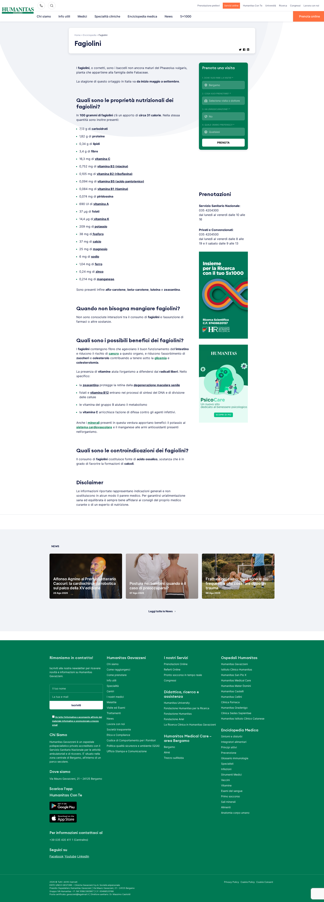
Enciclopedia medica (142, 16)
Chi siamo (44, 16)
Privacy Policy (231, 882)
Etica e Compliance (118, 734)
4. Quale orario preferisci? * (218, 124)
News (169, 16)
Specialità (113, 685)
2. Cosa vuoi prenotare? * (216, 93)
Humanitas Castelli (232, 691)
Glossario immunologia (234, 758)
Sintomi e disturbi (231, 736)
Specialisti (227, 763)
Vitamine (226, 785)
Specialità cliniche (107, 16)
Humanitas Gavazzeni (234, 664)
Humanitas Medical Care (236, 680)
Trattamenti (114, 713)
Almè (167, 752)
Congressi (295, 5)
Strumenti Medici (231, 774)
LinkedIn (83, 856)
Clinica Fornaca (230, 702)
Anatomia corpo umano (235, 812)
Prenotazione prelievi (208, 5)
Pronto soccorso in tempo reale (183, 674)
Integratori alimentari (233, 741)
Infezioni (226, 769)
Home (77, 35)
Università (270, 5)
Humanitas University (177, 702)
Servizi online (231, 5)
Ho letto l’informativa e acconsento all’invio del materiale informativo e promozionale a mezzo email (77, 721)
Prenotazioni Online (176, 664)
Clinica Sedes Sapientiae (236, 713)
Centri (110, 691)
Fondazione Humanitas (178, 713)
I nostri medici (115, 696)
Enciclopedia (89, 35)
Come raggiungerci (118, 669)
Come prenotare (117, 674)
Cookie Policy (248, 882)
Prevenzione (228, 752)
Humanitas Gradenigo (234, 707)
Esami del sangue (231, 790)
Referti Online (172, 669)
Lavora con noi (311, 5)
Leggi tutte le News (160, 611)
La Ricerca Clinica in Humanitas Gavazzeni (190, 724)
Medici (82, 16)
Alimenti (226, 807)
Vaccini (225, 780)
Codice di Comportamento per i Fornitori (131, 740)
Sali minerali (228, 801)
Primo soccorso (230, 796)
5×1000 (185, 16)
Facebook (57, 856)
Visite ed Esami (116, 707)
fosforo (98, 234)
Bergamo (169, 746)
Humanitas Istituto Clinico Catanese (242, 718)
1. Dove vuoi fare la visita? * (217, 77)
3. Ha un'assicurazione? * (216, 109)
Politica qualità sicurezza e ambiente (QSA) (133, 745)
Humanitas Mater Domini (236, 685)
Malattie (111, 702)
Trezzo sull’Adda (174, 757)
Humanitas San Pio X (233, 674)
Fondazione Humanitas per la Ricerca (186, 708)
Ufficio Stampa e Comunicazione (127, 751)
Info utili (64, 16)
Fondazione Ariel (174, 719)
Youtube (70, 856)
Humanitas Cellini (231, 696)
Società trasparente (119, 729)
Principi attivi (229, 747)
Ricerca (283, 5)
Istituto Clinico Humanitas (236, 669)
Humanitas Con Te (252, 5)
